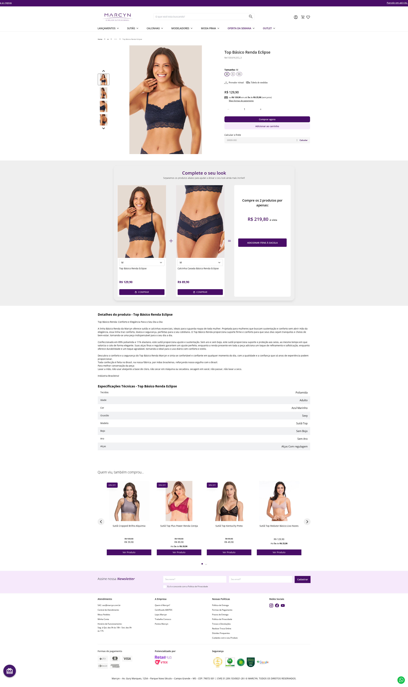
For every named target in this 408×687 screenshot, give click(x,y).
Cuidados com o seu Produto (225, 637)
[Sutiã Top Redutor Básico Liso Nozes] (279, 501)
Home (100, 39)
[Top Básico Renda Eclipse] (142, 221)
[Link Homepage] (124, 17)
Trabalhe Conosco (163, 619)
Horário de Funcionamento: (110, 623)
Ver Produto (129, 552)
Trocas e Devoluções (221, 623)
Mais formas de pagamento (241, 100)
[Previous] (103, 71)
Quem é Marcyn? (162, 605)
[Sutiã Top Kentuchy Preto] (229, 501)
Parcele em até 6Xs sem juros (204, 2)
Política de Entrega (220, 605)
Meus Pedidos (104, 614)
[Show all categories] (116, 39)
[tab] (202, 564)
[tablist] (204, 564)
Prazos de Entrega (220, 614)
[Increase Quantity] (261, 109)
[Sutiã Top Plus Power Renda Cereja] (179, 501)
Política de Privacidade (222, 619)
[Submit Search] (251, 16)
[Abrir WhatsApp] (401, 680)
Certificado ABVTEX (163, 610)
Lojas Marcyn (161, 614)
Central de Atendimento (108, 610)
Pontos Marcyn (161, 623)
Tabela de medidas (259, 82)
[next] (404, 3)
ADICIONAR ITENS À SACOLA (262, 242)
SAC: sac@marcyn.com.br (109, 605)
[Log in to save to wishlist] (149, 483)
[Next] (103, 128)
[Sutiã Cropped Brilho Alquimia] (129, 501)
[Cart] (303, 17)
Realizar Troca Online (221, 628)
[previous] (3, 3)
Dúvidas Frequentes (221, 633)
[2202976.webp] (308, 17)
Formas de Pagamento (222, 610)
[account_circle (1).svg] (296, 17)
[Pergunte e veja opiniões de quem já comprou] (267, 62)
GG (239, 74)
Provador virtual (236, 82)
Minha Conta (103, 619)
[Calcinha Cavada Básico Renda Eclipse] (200, 221)
